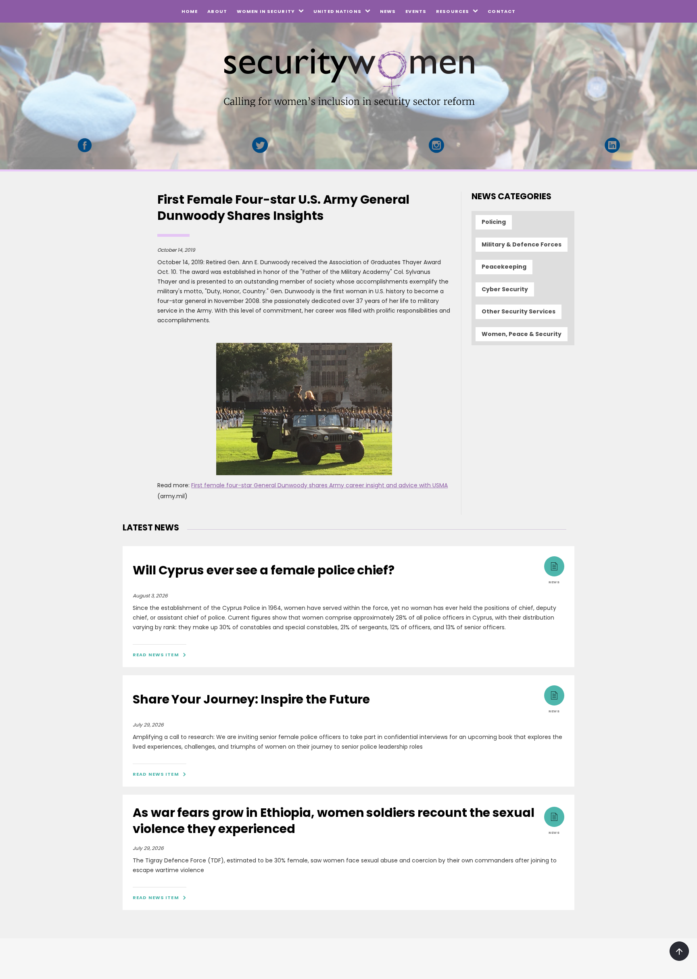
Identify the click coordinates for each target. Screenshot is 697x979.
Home (190, 11)
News (388, 11)
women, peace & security (521, 334)
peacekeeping (504, 267)
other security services (518, 311)
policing (494, 222)
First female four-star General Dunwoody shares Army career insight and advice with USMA (319, 485)
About (217, 11)
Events (415, 11)
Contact (501, 11)
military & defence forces (521, 244)
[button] (270, 11)
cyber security (505, 289)
